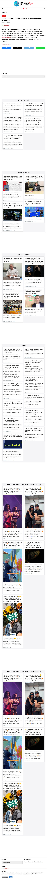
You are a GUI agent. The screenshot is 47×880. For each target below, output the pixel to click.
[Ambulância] (5, 25)
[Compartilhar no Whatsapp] (40, 48)
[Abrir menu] (2, 9)
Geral (3, 15)
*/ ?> (23, 3)
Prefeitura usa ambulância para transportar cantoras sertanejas (22, 19)
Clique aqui (7, 868)
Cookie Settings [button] (5, 877)
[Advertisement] (23, 62)
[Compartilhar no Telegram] (29, 48)
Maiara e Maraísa (6, 37)
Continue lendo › (6, 44)
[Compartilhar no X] (18, 48)
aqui (42, 861)
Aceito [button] (11, 877)
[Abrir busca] (44, 9)
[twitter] (23, 8)
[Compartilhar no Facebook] (6, 48)
